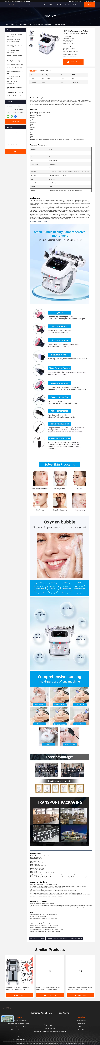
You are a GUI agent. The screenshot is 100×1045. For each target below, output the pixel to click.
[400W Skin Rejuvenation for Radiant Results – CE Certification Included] (48, 43)
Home (30, 4)
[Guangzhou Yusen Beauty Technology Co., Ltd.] (10, 5)
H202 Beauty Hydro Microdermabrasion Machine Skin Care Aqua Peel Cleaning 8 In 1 (80, 988)
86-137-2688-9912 (90, 1)
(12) (14, 46)
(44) (14, 67)
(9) (14, 96)
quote (89, 4)
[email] (15, 116)
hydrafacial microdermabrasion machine (57, 938)
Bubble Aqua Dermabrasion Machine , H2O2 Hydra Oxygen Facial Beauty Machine (18, 988)
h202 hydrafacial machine (76, 938)
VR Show (52, 4)
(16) (13, 51)
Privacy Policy (81, 1029)
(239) (14, 35)
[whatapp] (11, 116)
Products (38, 4)
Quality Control (81, 1023)
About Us (59, 4)
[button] (8, 974)
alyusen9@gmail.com (75, 1)
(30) (13, 61)
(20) (14, 40)
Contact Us (67, 4)
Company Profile (81, 1020)
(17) (13, 77)
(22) (15, 72)
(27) (14, 56)
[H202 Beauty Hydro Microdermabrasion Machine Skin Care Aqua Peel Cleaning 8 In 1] (80, 971)
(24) (15, 64)
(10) (15, 92)
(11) (14, 88)
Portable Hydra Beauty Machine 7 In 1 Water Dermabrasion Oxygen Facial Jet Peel (48, 988)
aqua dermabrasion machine (37, 938)
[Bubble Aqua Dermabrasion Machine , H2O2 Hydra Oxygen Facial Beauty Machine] (19, 971)
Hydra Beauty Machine (22, 24)
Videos (44, 4)
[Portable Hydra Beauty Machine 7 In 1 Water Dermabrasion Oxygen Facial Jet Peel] (50, 971)
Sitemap (81, 1026)
